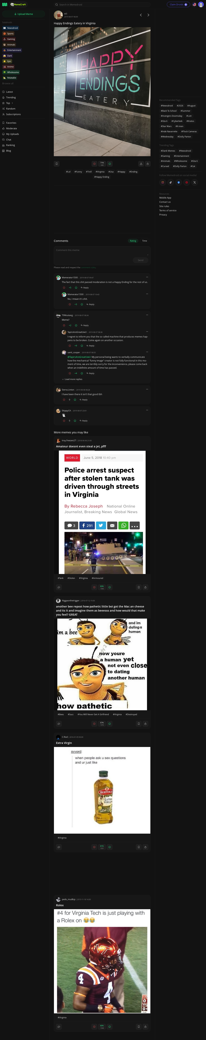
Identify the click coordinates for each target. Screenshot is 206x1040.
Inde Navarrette (169, 131)
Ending (134, 171)
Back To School (169, 110)
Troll (89, 171)
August (192, 105)
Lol (69, 171)
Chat (8, 139)
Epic (7, 61)
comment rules (88, 267)
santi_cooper (73, 352)
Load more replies (73, 379)
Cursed (165, 166)
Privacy (163, 214)
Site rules (164, 206)
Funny (79, 171)
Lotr (190, 115)
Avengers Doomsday (172, 115)
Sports (8, 33)
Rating (133, 240)
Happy (122, 171)
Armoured (98, 578)
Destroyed (132, 714)
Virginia (100, 171)
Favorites (11, 122)
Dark (7, 55)
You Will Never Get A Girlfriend (94, 714)
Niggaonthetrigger (70, 600)
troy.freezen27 (69, 440)
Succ (71, 714)
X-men (180, 126)
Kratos (191, 121)
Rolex (60, 905)
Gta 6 (164, 121)
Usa (112, 171)
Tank (61, 578)
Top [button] (8, 103)
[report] (141, 164)
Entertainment (12, 50)
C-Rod (65, 736)
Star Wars (167, 126)
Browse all (7, 83)
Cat (193, 166)
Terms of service (167, 210)
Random (10, 108)
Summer (186, 110)
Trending (11, 97)
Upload (25, 14)
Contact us (165, 201)
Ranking (10, 145)
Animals (9, 44)
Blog (8, 150)
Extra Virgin (64, 743)
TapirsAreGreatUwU (77, 332)
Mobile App (165, 197)
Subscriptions (13, 114)
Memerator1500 (69, 277)
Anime (8, 66)
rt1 (65, 13)
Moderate (11, 128)
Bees (61, 714)
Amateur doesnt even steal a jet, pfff (81, 446)
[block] (148, 164)
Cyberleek (177, 121)
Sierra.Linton (68, 389)
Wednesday (167, 136)
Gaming (9, 39)
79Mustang (67, 315)
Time (144, 240)
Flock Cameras (190, 131)
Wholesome (11, 72)
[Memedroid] (4, 4)
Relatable (9, 77)
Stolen (72, 578)
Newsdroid (10, 27)
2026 (180, 105)
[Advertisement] (180, 53)
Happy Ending (102, 176)
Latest (9, 91)
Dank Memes (168, 150)
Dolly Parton (185, 136)
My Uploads (12, 134)
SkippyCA (66, 410)
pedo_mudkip (68, 899)
